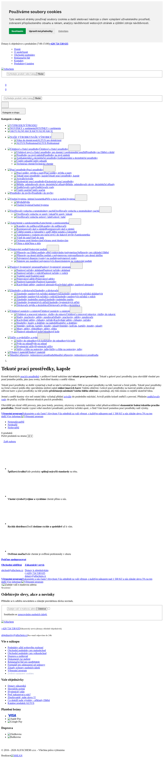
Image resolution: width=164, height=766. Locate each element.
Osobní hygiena (41, 205)
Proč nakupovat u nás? (19, 694)
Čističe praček (38, 190)
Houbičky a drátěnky (66, 323)
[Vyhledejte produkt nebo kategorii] (20, 73)
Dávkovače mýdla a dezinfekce (64, 305)
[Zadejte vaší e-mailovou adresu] (20, 608)
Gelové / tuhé (59, 217)
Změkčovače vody (44, 187)
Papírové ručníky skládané (56, 270)
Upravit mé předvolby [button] (41, 31)
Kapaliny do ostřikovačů (53, 226)
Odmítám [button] (63, 31)
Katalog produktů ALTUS (21, 703)
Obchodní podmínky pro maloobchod (27, 650)
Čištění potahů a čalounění (63, 231)
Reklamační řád (22, 57)
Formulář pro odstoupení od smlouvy (26, 664)
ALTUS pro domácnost (49, 140)
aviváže (67, 396)
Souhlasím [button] (17, 31)
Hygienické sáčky (44, 346)
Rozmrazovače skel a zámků (59, 229)
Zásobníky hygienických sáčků (63, 302)
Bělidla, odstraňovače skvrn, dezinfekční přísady (90, 184)
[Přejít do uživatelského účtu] (3, 80)
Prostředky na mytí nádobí (56, 155)
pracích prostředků (29, 376)
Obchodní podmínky (24, 55)
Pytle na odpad (39, 343)
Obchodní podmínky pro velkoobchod (27, 653)
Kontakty (19, 60)
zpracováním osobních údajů (32, 614)
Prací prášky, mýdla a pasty (58, 172)
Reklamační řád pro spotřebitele (24, 662)
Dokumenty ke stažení (19, 659)
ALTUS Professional (48, 143)
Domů (17, 49)
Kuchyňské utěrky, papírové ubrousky (74, 284)
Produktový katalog (24, 63)
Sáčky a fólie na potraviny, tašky (65, 349)
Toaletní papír (38, 276)
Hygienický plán (16, 691)
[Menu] (5, 105)
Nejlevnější (13, 427)
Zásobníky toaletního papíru (59, 299)
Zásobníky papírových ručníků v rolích (75, 296)
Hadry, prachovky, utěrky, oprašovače (74, 317)
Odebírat (42, 609)
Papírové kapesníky (46, 281)
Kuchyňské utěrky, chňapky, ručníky (72, 320)
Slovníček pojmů (16, 688)
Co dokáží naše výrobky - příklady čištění (29, 700)
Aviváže (29, 178)
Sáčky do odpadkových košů (60, 340)
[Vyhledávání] (3, 94)
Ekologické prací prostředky (59, 181)
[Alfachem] (7, 69)
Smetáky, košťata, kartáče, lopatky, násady (81, 325)
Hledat (41, 74)
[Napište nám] (2, 632)
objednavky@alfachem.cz (14, 635)
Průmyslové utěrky (45, 278)
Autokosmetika (82, 234)
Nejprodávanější (16, 421)
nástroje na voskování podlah (77, 261)
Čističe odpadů (39, 160)
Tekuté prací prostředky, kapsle (63, 175)
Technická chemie (44, 163)
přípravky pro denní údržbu (89, 255)
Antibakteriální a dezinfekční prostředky (77, 158)
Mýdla (26, 202)
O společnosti (21, 52)
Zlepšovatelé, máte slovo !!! (22, 697)
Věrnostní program (17, 670)
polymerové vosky (67, 258)
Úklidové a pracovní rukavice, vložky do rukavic (91, 314)
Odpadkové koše (50, 331)
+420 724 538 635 (10, 628)
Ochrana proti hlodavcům (55, 240)
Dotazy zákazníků (17, 685)
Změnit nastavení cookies (21, 673)
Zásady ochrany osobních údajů (24, 667)
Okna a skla (35, 243)
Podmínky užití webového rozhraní (25, 647)
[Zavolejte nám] (2, 625)
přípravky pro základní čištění (94, 252)
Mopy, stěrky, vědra (47, 328)
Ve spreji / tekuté (63, 214)
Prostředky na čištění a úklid (100, 152)
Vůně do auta (37, 237)
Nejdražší (12, 424)
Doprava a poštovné (18, 656)
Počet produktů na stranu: (14, 436)
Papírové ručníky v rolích (55, 273)
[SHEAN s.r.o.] (16, 755)
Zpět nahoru (10, 441)
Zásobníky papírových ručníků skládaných (81, 293)
